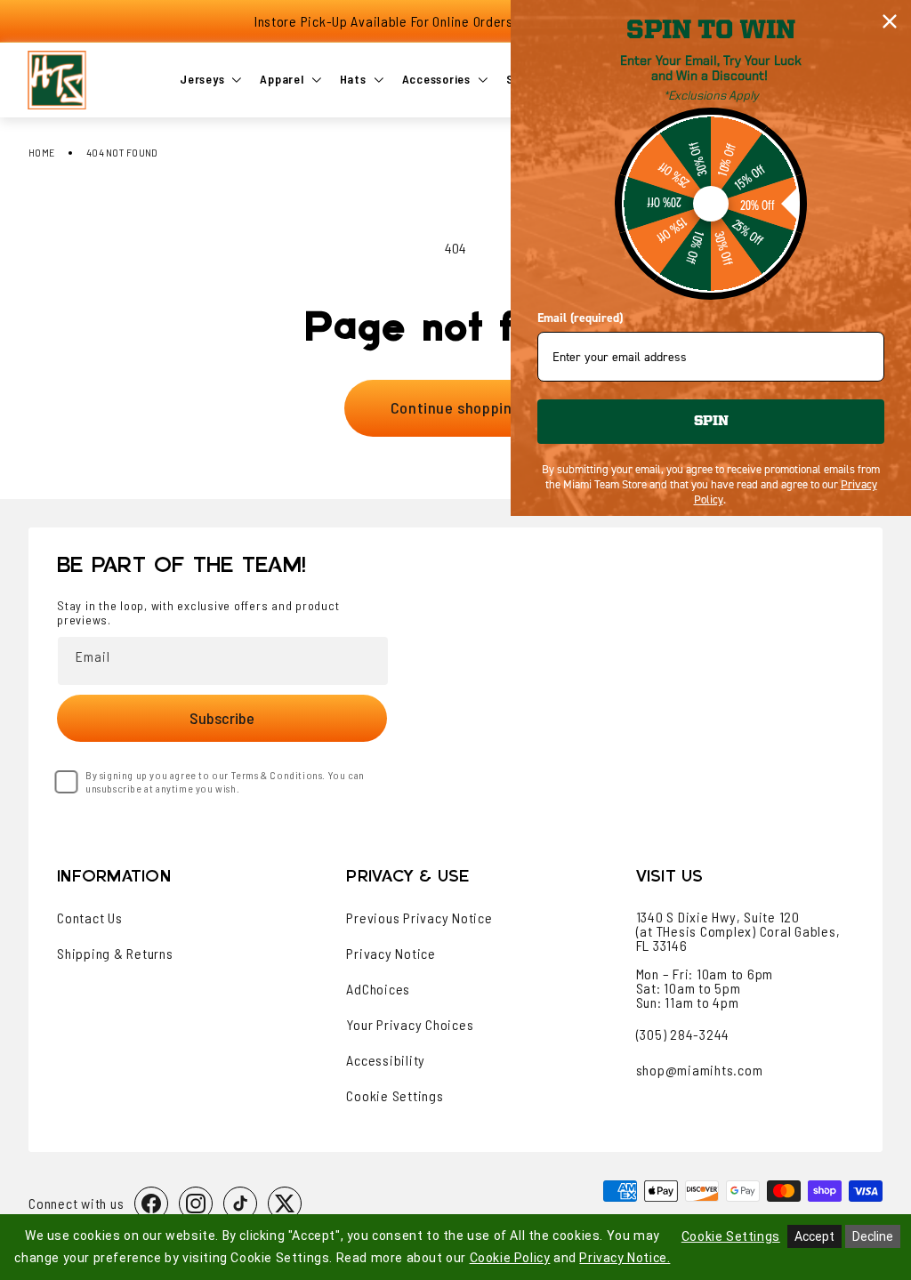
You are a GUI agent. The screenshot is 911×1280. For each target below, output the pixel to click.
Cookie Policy (510, 1258)
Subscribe (221, 718)
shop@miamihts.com (699, 1069)
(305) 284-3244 (683, 1034)
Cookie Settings (394, 1096)
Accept (814, 1236)
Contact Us (90, 918)
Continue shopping (455, 407)
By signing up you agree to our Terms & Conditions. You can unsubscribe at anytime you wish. (225, 781)
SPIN (711, 422)
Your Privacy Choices (409, 1025)
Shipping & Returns (115, 954)
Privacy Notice (391, 954)
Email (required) (580, 318)
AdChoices (378, 989)
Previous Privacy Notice (419, 918)
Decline (872, 1236)
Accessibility (385, 1060)
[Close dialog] (889, 21)
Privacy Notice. (624, 1258)
